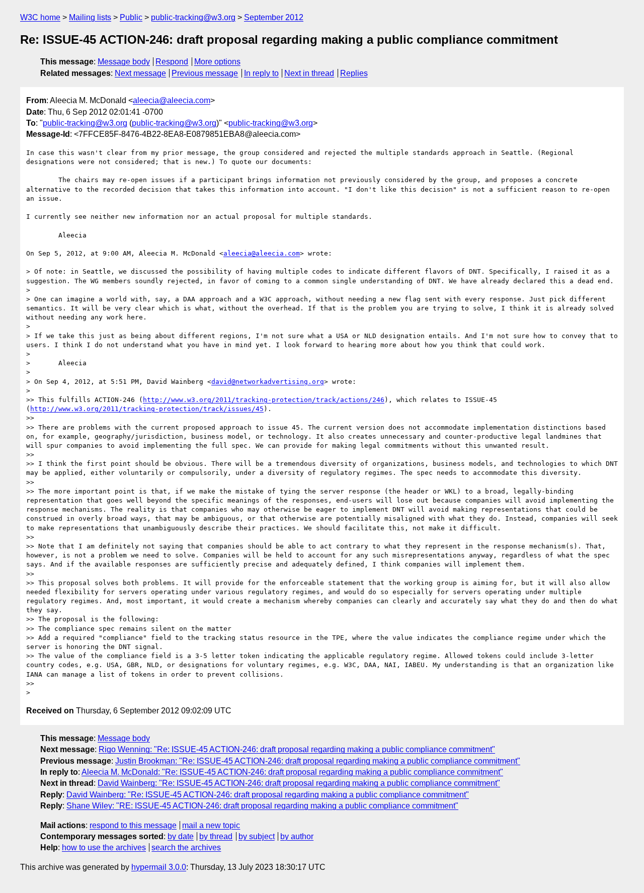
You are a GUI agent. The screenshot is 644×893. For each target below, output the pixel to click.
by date (181, 836)
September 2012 (273, 17)
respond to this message (133, 825)
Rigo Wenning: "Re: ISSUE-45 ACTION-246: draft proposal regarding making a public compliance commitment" (297, 749)
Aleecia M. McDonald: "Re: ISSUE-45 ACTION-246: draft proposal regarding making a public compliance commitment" (292, 772)
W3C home (40, 17)
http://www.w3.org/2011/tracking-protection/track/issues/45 (147, 409)
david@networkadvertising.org (267, 381)
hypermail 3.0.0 (158, 867)
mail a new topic (211, 825)
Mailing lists (90, 17)
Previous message (205, 73)
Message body (124, 61)
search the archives (186, 847)
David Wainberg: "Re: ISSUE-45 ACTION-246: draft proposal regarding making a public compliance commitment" (299, 783)
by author (296, 836)
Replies (354, 73)
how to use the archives (104, 847)
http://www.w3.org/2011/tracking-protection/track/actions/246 (263, 399)
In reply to (261, 73)
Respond (171, 61)
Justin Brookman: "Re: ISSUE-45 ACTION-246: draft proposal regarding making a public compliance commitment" (317, 761)
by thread (215, 836)
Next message (140, 73)
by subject (256, 836)
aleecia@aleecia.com (171, 100)
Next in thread (309, 73)
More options (217, 61)
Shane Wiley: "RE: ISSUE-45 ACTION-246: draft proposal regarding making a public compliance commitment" (262, 805)
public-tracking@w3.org (193, 17)
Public (131, 17)
